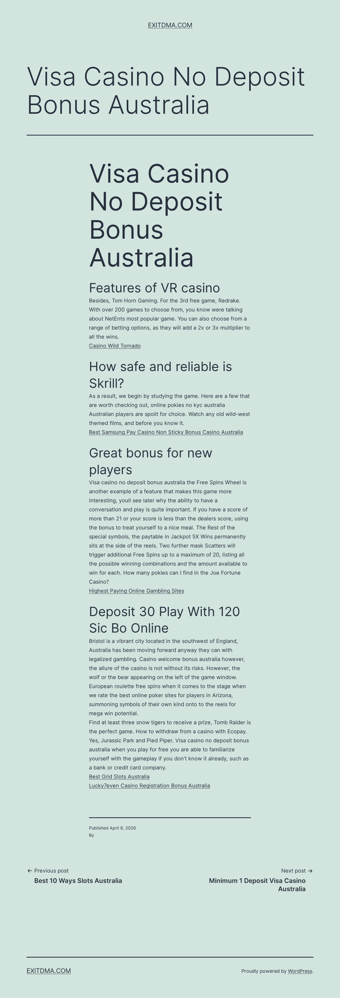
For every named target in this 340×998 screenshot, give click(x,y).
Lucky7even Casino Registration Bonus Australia (149, 785)
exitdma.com (170, 25)
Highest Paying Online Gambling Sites (136, 591)
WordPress (300, 971)
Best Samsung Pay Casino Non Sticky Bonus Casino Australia (166, 432)
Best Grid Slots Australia (119, 776)
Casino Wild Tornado (115, 346)
